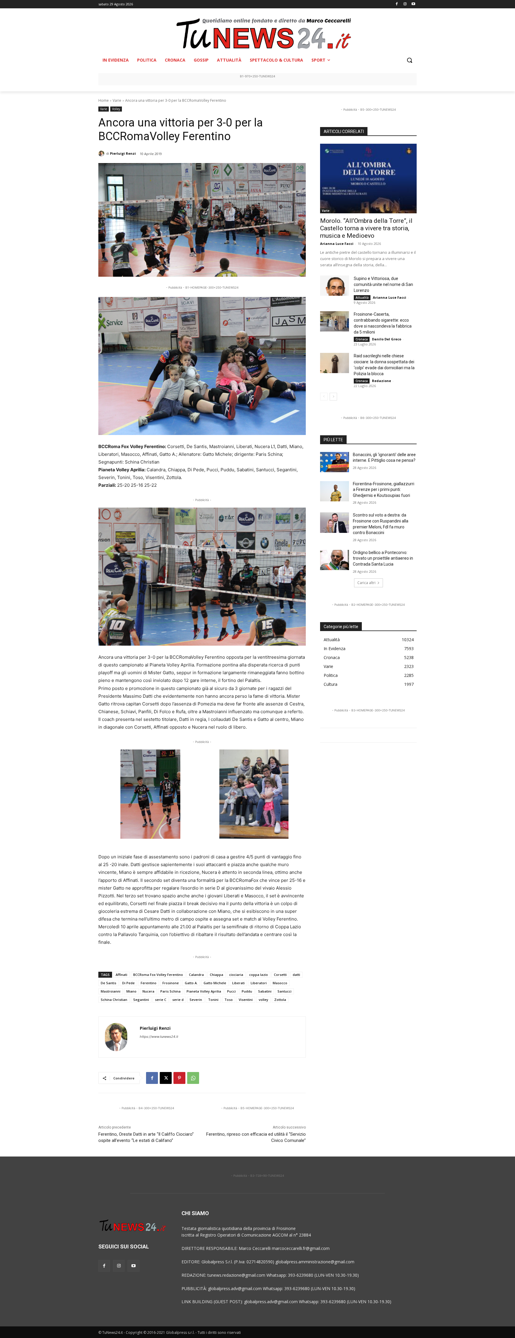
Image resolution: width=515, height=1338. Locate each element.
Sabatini (265, 991)
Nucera (148, 991)
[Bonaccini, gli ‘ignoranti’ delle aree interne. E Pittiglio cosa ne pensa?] (334, 462)
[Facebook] (396, 4)
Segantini (141, 999)
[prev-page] (324, 396)
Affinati (121, 974)
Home (103, 100)
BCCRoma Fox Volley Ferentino (158, 974)
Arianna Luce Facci (336, 243)
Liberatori (259, 983)
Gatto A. (191, 983)
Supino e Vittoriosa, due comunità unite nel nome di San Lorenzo (383, 284)
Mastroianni (110, 991)
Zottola (280, 999)
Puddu (247, 991)
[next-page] (333, 396)
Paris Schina (170, 991)
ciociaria (236, 974)
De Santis (108, 983)
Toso (228, 999)
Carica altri (366, 582)
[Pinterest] (179, 1078)
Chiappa (216, 974)
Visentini (246, 999)
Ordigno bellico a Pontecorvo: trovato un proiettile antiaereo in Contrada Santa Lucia (383, 558)
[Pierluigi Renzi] (102, 154)
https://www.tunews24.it (159, 1037)
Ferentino (148, 983)
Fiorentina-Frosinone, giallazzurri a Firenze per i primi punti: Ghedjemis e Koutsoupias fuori (383, 489)
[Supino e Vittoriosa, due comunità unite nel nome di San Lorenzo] (334, 286)
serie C (160, 999)
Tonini (213, 999)
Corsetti (280, 974)
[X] (166, 1078)
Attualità (362, 297)
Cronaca (362, 339)
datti (296, 974)
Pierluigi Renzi (123, 153)
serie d (178, 999)
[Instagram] (404, 4)
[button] (409, 60)
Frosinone (170, 983)
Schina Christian (114, 999)
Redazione (381, 380)
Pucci (231, 991)
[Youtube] (413, 4)
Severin (196, 999)
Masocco (280, 983)
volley (263, 999)
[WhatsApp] (193, 1078)
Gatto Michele (215, 983)
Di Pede (128, 983)
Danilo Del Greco (386, 339)
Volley (116, 109)
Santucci (284, 991)
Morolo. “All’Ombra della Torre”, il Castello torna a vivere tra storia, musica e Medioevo (366, 228)
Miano (131, 991)
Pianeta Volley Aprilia (204, 991)
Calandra (196, 974)
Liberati (238, 983)
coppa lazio (258, 974)
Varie (117, 100)
